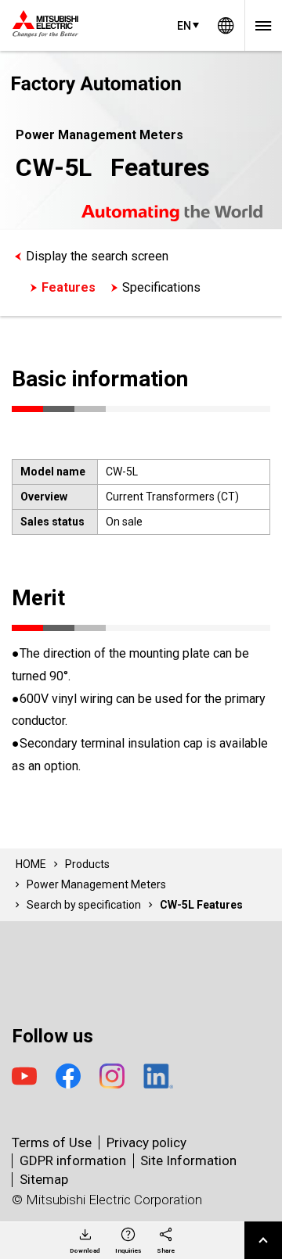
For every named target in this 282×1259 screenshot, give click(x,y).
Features (69, 287)
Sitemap (44, 1179)
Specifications (161, 287)
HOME (31, 864)
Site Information (188, 1160)
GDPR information (73, 1160)
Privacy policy (146, 1142)
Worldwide (225, 25)
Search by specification (84, 905)
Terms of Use (52, 1142)
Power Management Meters (96, 884)
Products (87, 864)
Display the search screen (97, 256)
